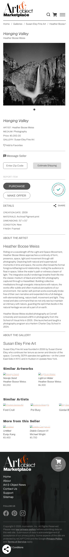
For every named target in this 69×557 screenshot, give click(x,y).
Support (8, 492)
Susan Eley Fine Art (24, 139)
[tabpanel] (34, 74)
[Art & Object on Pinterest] (14, 513)
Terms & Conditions (13, 547)
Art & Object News (14, 484)
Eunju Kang (9, 434)
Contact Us (10, 488)
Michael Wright (37, 434)
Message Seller (16, 156)
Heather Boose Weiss (23, 127)
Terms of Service (17, 541)
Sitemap (8, 497)
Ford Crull (9, 410)
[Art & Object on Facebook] (6, 513)
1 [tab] (34, 109)
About (7, 480)
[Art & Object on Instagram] (23, 513)
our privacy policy (26, 529)
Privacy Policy (54, 538)
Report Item (10, 177)
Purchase (17, 186)
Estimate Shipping (47, 165)
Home (7, 476)
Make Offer (16, 195)
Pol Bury (35, 410)
